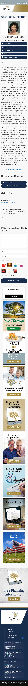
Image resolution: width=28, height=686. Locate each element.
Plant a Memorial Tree (10, 57)
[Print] (2, 62)
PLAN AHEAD (10, 633)
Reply (2, 218)
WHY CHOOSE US (11, 627)
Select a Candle (6, 261)
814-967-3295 (8, 654)
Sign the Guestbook (8, 50)
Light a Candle (7, 43)
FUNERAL (9, 629)
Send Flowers (7, 53)
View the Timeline (9, 182)
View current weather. (14, 170)
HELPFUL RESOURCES (12, 635)
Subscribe (14, 296)
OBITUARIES (10, 637)
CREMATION (10, 631)
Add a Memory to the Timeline (10, 47)
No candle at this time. (9, 276)
